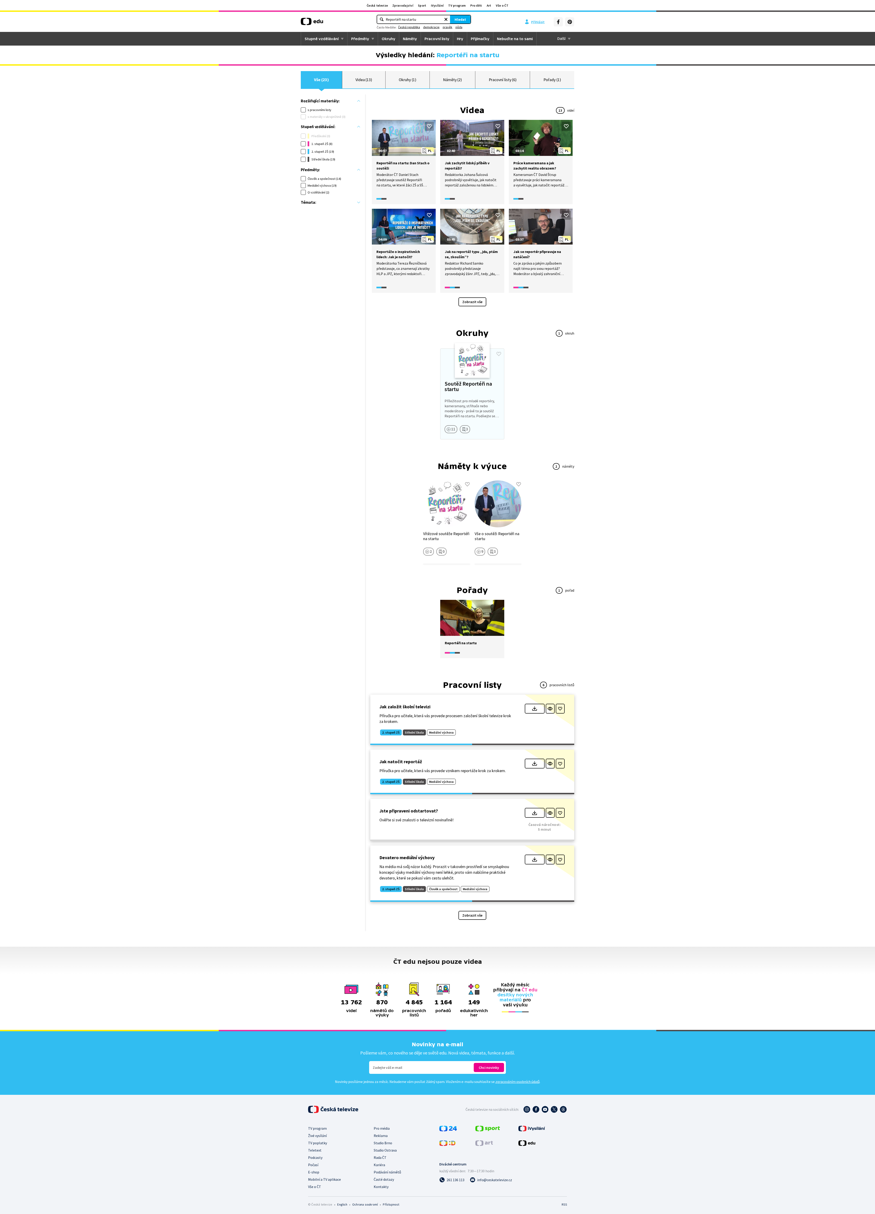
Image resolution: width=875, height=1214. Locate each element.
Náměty (410, 39)
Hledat (460, 19)
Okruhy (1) (407, 79)
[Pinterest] (569, 21)
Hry (460, 39)
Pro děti (476, 5)
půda (459, 27)
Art (489, 5)
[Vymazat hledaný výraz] (446, 19)
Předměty (360, 39)
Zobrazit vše (472, 301)
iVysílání (437, 5)
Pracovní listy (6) (503, 79)
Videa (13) (363, 79)
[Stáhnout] (535, 709)
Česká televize (377, 5)
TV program (457, 5)
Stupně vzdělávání (322, 39)
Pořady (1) (552, 79)
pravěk (447, 27)
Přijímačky (480, 39)
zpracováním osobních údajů (517, 1081)
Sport (422, 5)
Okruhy (388, 39)
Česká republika (409, 27)
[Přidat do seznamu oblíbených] (429, 126)
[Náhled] (550, 709)
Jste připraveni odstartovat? (408, 811)
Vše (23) (321, 79)
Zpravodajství (402, 5)
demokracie (431, 27)
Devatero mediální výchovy (407, 857)
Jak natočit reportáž (400, 761)
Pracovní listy (437, 39)
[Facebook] (558, 21)
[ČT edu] (312, 23)
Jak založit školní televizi (404, 706)
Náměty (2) (452, 79)
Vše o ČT (502, 5)
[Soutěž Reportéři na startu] (472, 394)
